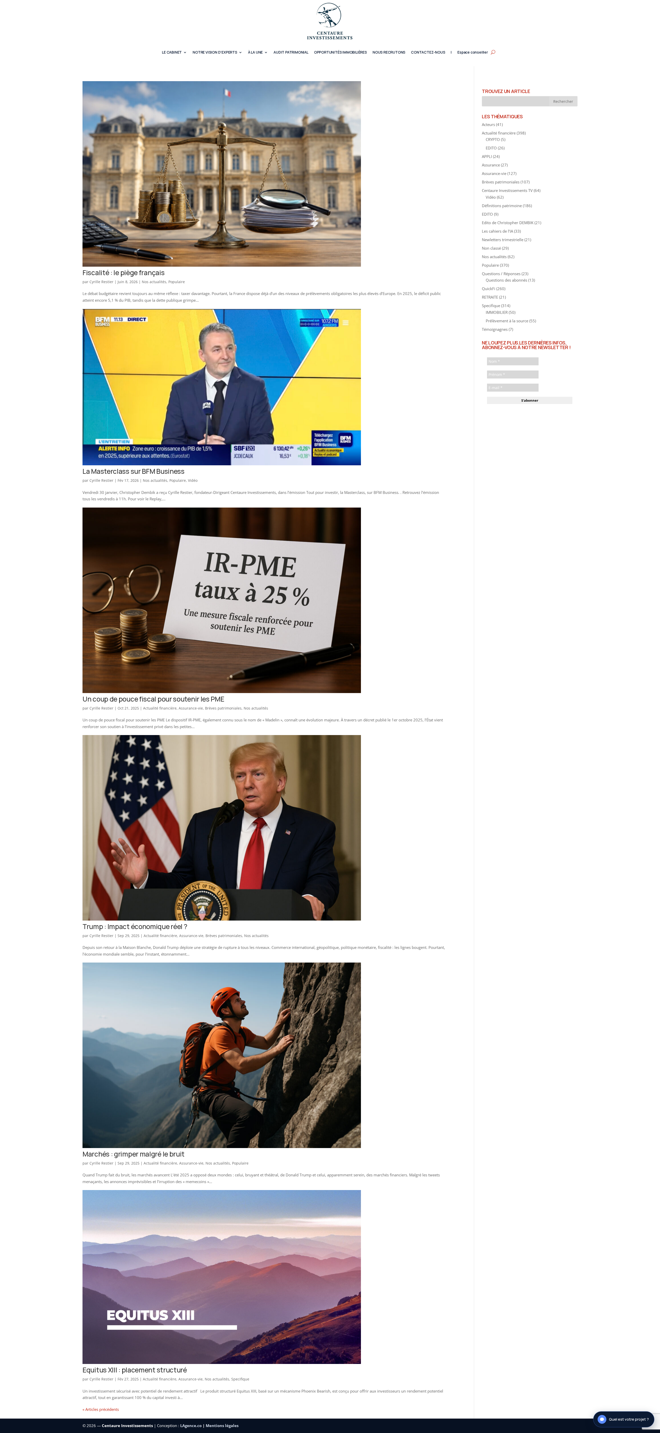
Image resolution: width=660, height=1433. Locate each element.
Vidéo (192, 480)
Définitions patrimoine (502, 205)
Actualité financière (160, 708)
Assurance (491, 164)
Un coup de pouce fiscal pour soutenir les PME (153, 699)
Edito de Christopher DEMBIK (507, 222)
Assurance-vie (191, 708)
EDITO (491, 147)
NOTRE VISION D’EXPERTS (215, 52)
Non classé (491, 248)
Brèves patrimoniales (223, 708)
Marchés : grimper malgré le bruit (133, 1154)
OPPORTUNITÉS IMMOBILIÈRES (340, 52)
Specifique (240, 1379)
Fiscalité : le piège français (123, 272)
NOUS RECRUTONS (389, 52)
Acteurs (488, 124)
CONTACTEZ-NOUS (428, 52)
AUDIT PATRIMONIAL (291, 52)
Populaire (176, 281)
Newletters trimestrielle (502, 239)
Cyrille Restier (101, 281)
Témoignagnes (495, 329)
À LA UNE (255, 52)
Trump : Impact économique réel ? (134, 926)
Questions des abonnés (506, 280)
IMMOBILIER (497, 312)
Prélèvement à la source (507, 320)
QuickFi (488, 288)
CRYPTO (493, 139)
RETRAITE (490, 297)
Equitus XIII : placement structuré (134, 1370)
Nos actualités (154, 281)
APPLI (487, 156)
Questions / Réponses (501, 273)
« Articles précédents (100, 1409)
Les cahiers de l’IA (497, 231)
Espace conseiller (472, 52)
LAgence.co (191, 1425)
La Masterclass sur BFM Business (133, 471)
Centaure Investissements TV (507, 190)
